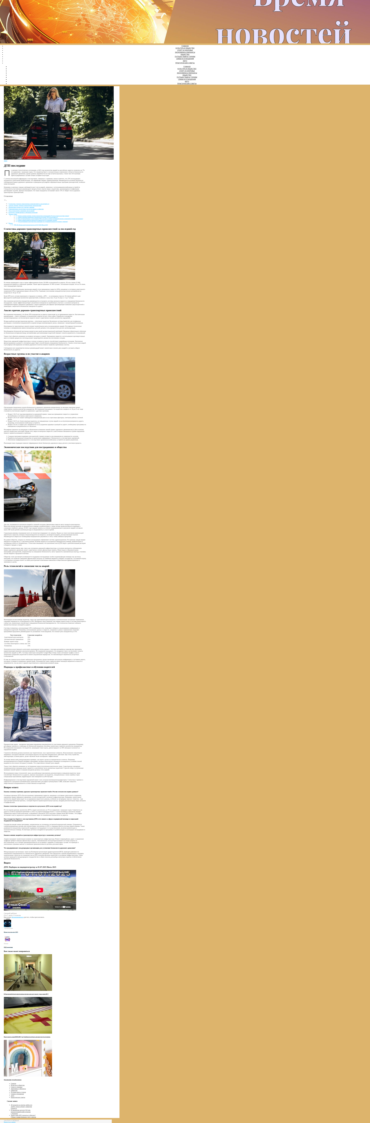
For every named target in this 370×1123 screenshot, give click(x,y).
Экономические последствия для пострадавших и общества (26, 209)
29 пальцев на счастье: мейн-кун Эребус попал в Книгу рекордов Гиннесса (21, 1106)
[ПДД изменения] (7, 942)
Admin (8, 919)
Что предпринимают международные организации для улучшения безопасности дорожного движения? (43, 221)
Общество (185, 54)
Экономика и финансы (185, 52)
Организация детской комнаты (12, 1079)
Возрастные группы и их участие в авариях (21, 207)
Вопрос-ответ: (13, 214)
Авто (185, 61)
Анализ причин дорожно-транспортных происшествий (25, 205)
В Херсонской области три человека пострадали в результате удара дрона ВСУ (26, 994)
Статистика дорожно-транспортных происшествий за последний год (29, 204)
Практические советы (185, 63)
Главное (185, 46)
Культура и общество (185, 48)
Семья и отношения (185, 59)
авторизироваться (17, 917)
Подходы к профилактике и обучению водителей (23, 212)
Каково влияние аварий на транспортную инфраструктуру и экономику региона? (37, 220)
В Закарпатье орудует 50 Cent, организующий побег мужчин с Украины (21, 1111)
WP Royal (15, 1120)
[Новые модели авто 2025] (7, 926)
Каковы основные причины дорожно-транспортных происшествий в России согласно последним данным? (43, 216)
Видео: (11, 223)
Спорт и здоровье (185, 50)
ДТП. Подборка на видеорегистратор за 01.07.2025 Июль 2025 (31, 225)
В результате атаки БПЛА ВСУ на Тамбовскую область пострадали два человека (27, 1037)
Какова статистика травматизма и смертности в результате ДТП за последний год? (38, 217)
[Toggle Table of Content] (5, 200)
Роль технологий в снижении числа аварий (21, 211)
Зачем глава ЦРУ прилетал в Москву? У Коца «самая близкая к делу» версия (23, 1116)
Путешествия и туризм (185, 57)
